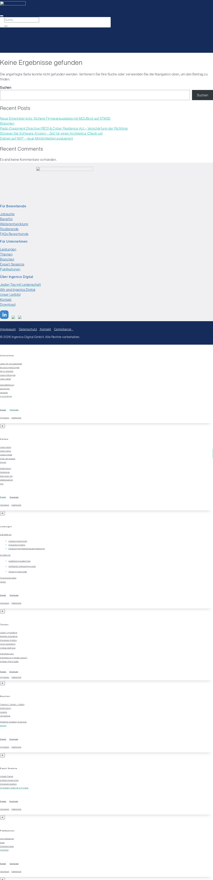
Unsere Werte (5, 447)
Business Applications (9, 636)
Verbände (4, 392)
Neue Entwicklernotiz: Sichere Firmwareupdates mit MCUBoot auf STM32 (55, 118)
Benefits (6, 218)
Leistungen (8, 249)
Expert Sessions (12, 264)
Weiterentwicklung (14, 223)
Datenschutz (28, 329)
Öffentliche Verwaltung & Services (13, 722)
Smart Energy (5, 708)
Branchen (7, 123)
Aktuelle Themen (6, 776)
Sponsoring (5, 388)
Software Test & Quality (9, 661)
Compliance (64, 329)
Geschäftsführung (7, 385)
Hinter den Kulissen (7, 458)
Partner (3, 582)
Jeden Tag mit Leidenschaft (11, 364)
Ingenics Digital (6, 455)
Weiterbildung (5, 468)
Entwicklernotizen (7, 846)
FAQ (2, 484)
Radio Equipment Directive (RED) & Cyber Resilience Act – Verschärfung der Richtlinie (64, 128)
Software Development (9, 780)
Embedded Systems (8, 640)
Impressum (8, 329)
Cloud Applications (7, 644)
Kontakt (6, 299)
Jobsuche (7, 213)
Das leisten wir (6, 534)
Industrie (3, 712)
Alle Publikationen (7, 838)
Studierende (9, 228)
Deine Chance (5, 451)
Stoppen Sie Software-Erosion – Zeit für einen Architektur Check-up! (51, 133)
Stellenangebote (6, 480)
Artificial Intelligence (8, 648)
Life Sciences (5, 716)
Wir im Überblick (6, 371)
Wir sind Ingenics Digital (17, 289)
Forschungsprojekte (8, 578)
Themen (6, 254)
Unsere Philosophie (7, 375)
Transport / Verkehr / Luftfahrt (12, 704)
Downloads (14, 497)
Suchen (5, 87)
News (2, 842)
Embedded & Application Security (13, 657)
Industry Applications (8, 632)
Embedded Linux (7, 654)
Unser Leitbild (5, 379)
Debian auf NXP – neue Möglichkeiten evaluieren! (36, 138)
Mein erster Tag (6, 476)
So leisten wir (5, 555)
